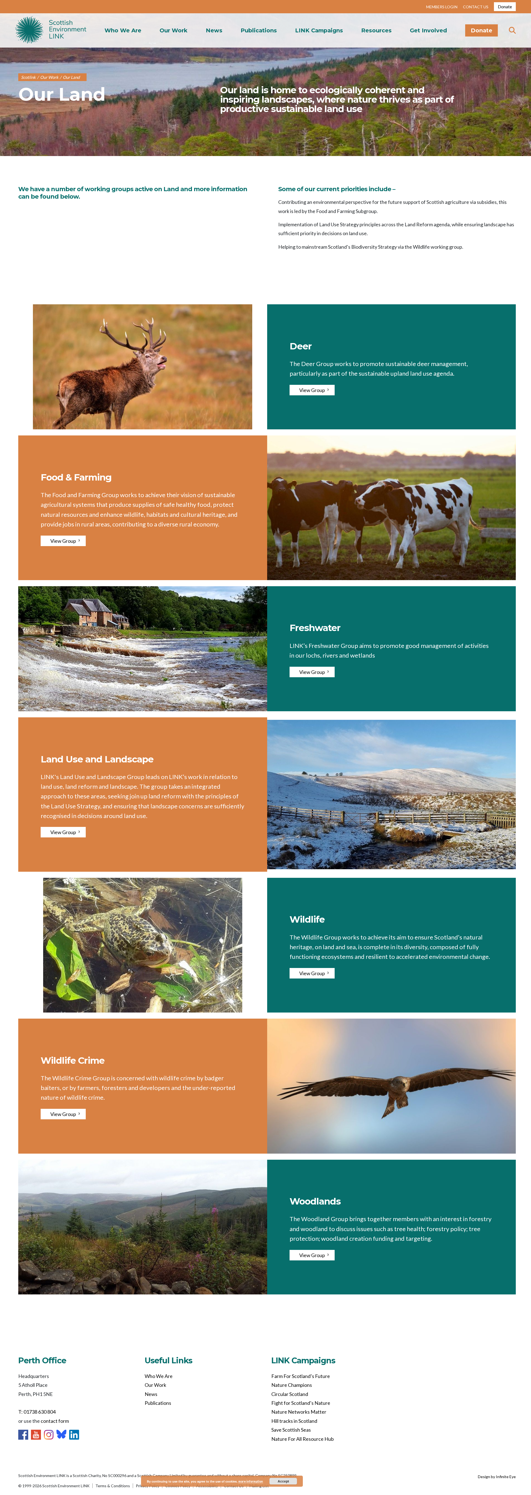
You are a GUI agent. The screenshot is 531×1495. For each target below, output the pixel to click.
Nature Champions (291, 1385)
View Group (312, 390)
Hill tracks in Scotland (294, 1421)
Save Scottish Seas (291, 1430)
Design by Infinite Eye (497, 1476)
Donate (505, 6)
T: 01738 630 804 (37, 1412)
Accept (283, 1481)
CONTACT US (475, 6)
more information (250, 1481)
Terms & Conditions (112, 1485)
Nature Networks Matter (298, 1412)
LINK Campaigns (319, 30)
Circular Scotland (289, 1394)
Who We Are (123, 30)
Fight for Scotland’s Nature (300, 1403)
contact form (55, 1421)
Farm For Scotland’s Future (300, 1376)
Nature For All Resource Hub (302, 1439)
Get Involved (428, 30)
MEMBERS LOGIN (441, 6)
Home (50, 30)
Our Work (174, 30)
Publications (259, 30)
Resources (376, 30)
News (214, 30)
